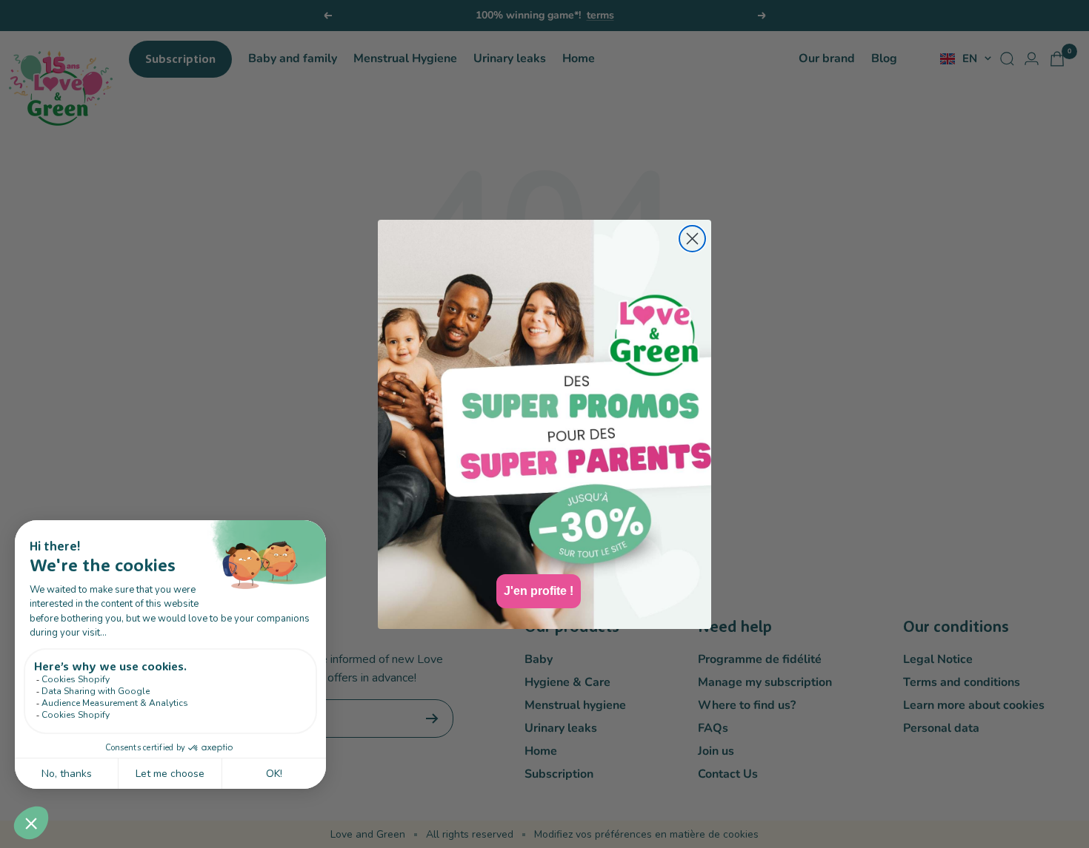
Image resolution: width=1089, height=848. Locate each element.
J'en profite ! (538, 591)
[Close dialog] (692, 239)
